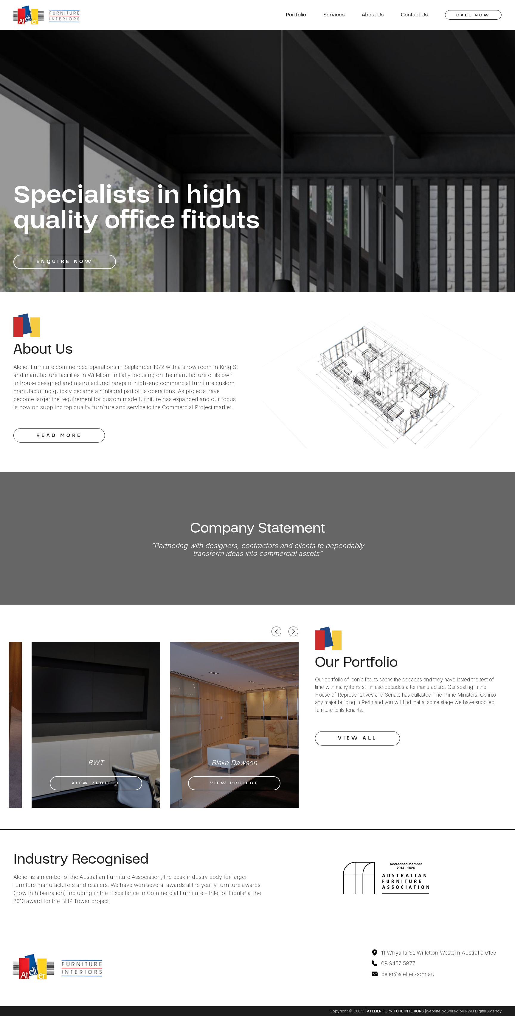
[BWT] (96, 725)
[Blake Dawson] (234, 725)
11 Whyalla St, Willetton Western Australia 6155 (438, 952)
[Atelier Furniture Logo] (46, 14)
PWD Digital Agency (483, 1011)
